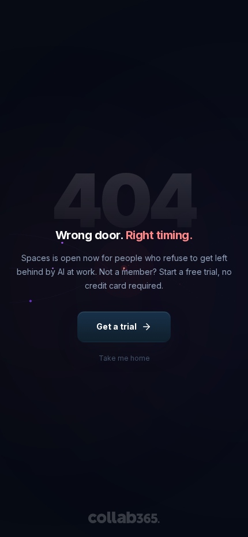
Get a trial (116, 326)
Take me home (124, 358)
